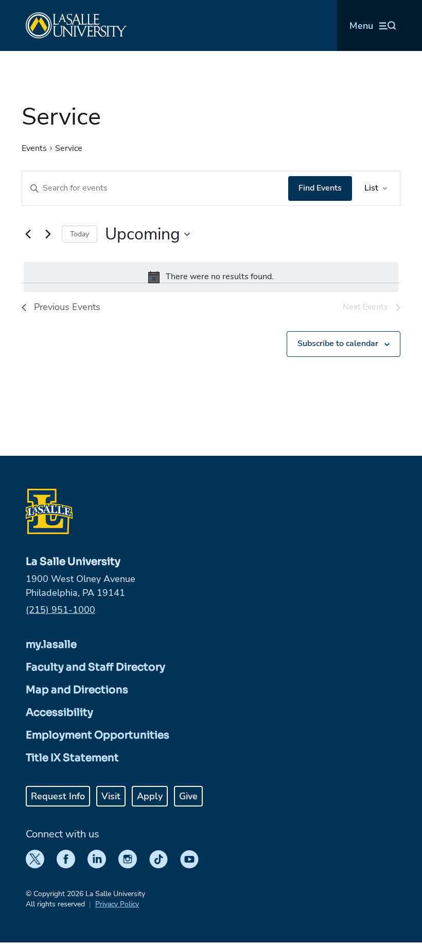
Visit (110, 796)
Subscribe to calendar (337, 343)
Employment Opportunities (97, 735)
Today (79, 234)
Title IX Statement (72, 757)
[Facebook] (66, 859)
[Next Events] (48, 234)
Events (34, 148)
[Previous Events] (28, 234)
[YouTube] (189, 859)
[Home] (76, 25)
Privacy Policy (117, 904)
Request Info (58, 796)
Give (188, 796)
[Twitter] (35, 859)
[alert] (211, 277)
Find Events (320, 188)
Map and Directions (77, 689)
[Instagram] (127, 859)
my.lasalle (51, 644)
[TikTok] (158, 859)
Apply (150, 796)
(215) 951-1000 (60, 610)
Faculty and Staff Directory (95, 667)
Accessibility (59, 712)
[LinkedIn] (96, 859)
